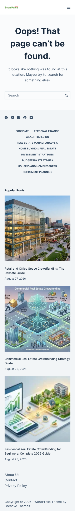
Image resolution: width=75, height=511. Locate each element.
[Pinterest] (24, 117)
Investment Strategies (37, 154)
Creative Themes (17, 506)
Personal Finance (46, 131)
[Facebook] (6, 117)
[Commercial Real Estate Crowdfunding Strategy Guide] (38, 319)
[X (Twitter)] (12, 117)
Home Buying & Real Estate (37, 148)
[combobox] (34, 95)
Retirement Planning (37, 172)
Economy (22, 131)
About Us (12, 475)
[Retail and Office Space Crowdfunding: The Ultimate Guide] (38, 228)
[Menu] (68, 7)
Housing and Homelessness (37, 166)
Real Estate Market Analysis (37, 142)
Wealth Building (37, 136)
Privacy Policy (16, 486)
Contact (11, 480)
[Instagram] (18, 117)
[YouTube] (31, 117)
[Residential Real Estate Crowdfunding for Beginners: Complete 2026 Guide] (38, 409)
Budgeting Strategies (37, 160)
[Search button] (66, 95)
